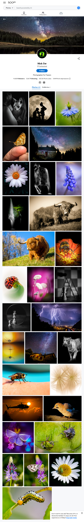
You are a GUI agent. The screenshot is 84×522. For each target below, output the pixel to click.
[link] (15, 108)
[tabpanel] (42, 305)
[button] (78, 7)
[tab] (36, 87)
